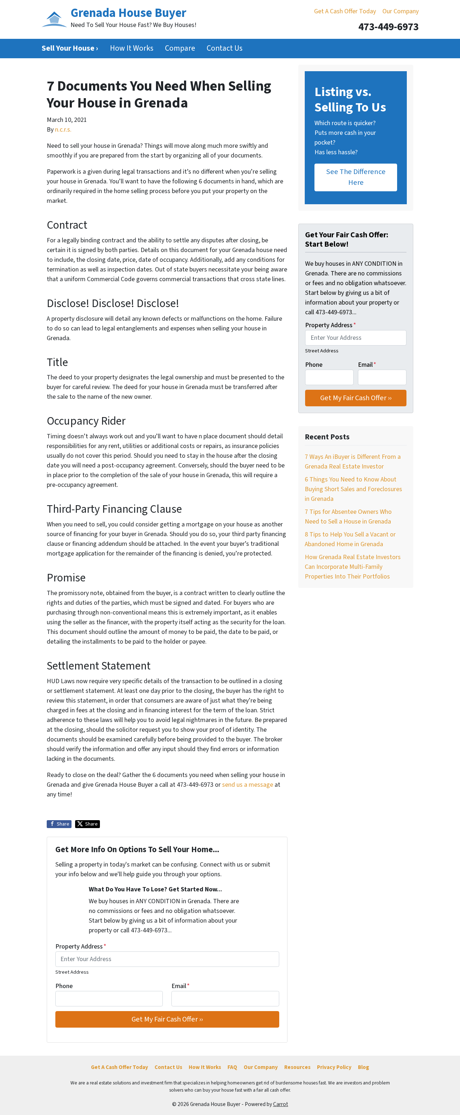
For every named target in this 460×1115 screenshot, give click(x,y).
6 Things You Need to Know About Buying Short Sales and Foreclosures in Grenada (353, 489)
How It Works (131, 48)
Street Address (72, 972)
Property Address (80, 946)
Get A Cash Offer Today (345, 11)
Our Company (400, 11)
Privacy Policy (334, 1067)
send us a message (247, 784)
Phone (64, 986)
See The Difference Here (356, 177)
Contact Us (225, 48)
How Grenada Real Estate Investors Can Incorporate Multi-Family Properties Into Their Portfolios (353, 567)
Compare (180, 48)
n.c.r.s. (63, 129)
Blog (363, 1067)
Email (180, 986)
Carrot (280, 1104)
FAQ (232, 1067)
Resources (297, 1067)
